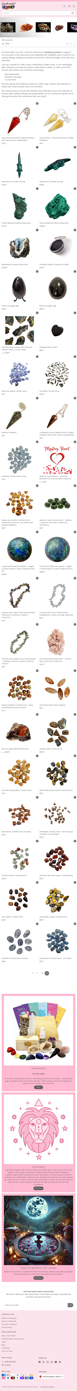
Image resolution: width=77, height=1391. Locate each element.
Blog (3, 1345)
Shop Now (38, 1188)
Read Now (38, 1278)
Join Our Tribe (7, 1351)
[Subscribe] (70, 1305)
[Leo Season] (38, 1129)
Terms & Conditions (9, 1324)
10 (42, 973)
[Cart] (69, 6)
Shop (38, 1087)
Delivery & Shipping (9, 1318)
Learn (4, 1342)
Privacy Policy (7, 1327)
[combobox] (38, 13)
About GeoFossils (8, 1336)
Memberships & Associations (13, 1339)
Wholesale (6, 1348)
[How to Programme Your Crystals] (38, 1230)
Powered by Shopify (47, 1387)
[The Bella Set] (38, 1030)
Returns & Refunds (9, 1321)
